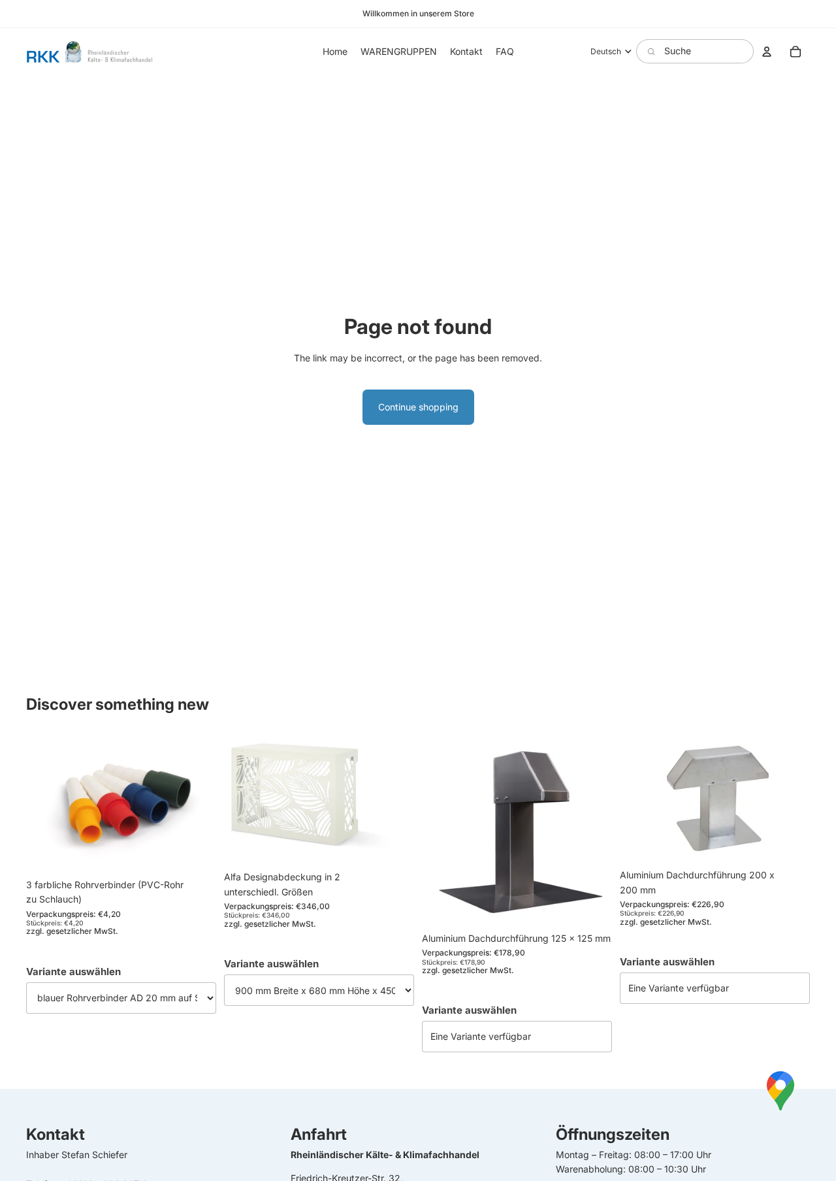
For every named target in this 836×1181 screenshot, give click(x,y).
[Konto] (766, 51)
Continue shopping (418, 406)
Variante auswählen (73, 971)
